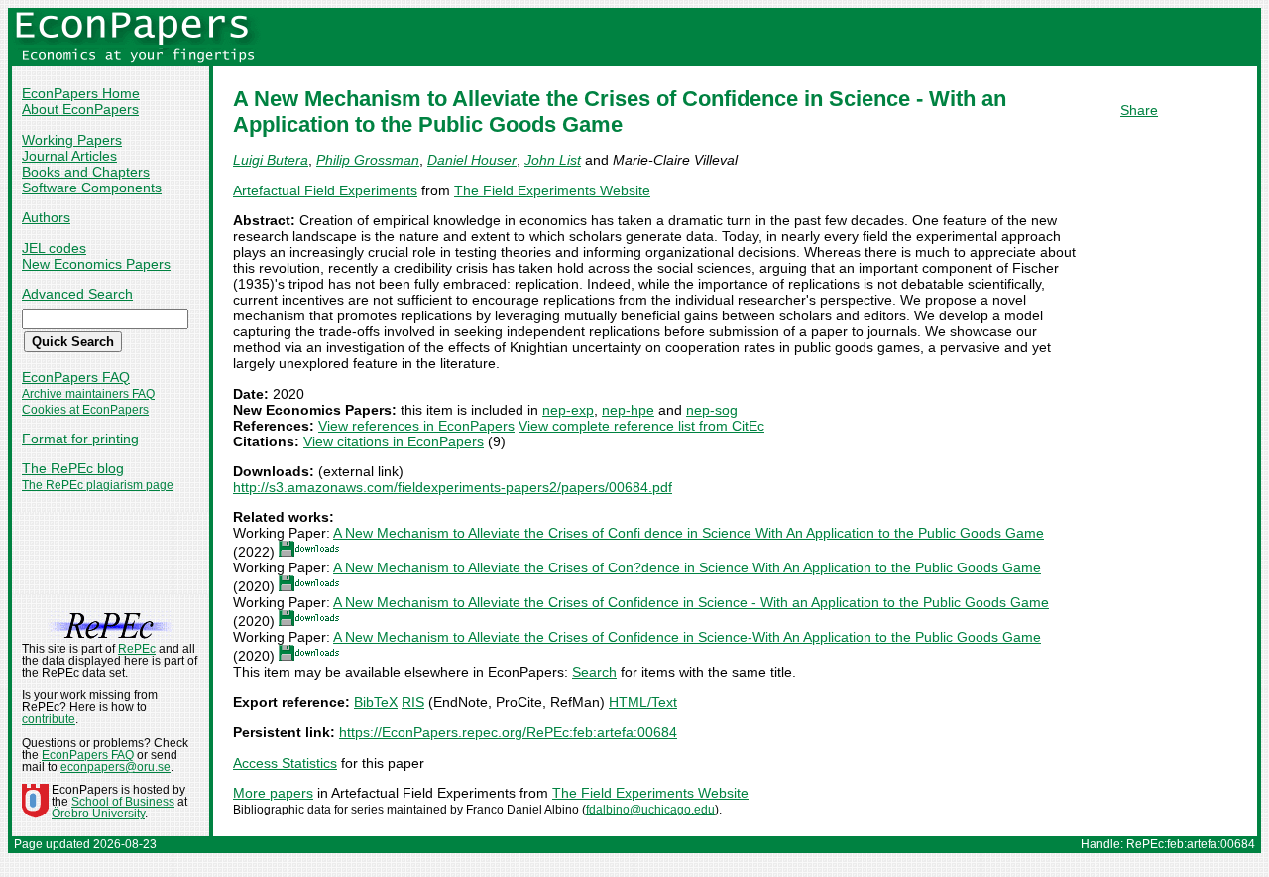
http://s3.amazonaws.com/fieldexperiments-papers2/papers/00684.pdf (452, 487)
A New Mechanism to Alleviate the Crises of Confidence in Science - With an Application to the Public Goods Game (691, 602)
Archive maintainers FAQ (88, 394)
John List (552, 160)
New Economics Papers (96, 264)
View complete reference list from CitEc (641, 426)
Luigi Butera (270, 160)
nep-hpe (628, 410)
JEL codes (54, 248)
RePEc (137, 649)
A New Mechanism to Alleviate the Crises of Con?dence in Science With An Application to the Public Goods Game (687, 567)
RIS (413, 702)
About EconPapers (80, 109)
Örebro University (98, 813)
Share (1139, 110)
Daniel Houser (472, 160)
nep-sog (712, 410)
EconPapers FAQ (76, 377)
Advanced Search (77, 294)
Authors (46, 217)
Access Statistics (285, 763)
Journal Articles (69, 156)
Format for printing (80, 438)
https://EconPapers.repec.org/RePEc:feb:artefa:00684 (508, 732)
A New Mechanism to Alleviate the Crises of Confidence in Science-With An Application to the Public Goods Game (687, 637)
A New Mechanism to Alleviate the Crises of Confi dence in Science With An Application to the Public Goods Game (688, 533)
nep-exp (568, 410)
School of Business (122, 802)
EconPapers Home (81, 93)
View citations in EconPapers (393, 441)
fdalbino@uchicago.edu (650, 809)
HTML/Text (643, 702)
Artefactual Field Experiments (325, 190)
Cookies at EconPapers (85, 410)
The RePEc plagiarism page (97, 485)
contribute (48, 719)
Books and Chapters (86, 172)
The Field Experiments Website (552, 190)
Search (594, 672)
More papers (273, 793)
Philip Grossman (367, 160)
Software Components (92, 187)
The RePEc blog (73, 468)
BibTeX (376, 702)
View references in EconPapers (416, 426)
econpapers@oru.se (115, 767)
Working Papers (72, 140)
